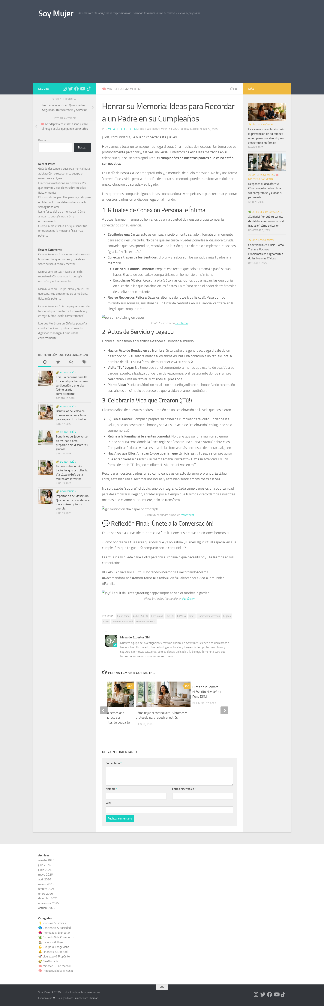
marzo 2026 (45, 884)
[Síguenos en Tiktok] (88, 88)
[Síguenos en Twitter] (70, 88)
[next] (224, 710)
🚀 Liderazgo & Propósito (54, 956)
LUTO (106, 621)
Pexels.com (181, 323)
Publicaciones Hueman (86, 998)
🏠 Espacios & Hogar (51, 942)
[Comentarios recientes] (71, 362)
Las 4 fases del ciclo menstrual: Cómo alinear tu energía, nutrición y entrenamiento (61, 216)
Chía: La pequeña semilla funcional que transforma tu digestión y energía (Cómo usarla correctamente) (64, 311)
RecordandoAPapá (145, 621)
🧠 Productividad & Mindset (55, 970)
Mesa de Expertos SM (122, 129)
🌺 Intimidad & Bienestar (54, 932)
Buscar (42, 140)
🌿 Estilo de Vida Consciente (265, 211)
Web (108, 803)
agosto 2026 (46, 860)
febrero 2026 (46, 889)
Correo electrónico (184, 789)
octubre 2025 (46, 908)
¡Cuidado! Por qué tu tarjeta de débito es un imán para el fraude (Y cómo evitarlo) (266, 221)
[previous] (104, 710)
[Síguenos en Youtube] (82, 88)
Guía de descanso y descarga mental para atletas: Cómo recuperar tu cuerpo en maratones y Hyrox (64, 173)
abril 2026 (44, 879)
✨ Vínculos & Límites (261, 124)
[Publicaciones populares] (57, 362)
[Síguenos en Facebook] (76, 88)
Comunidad (157, 616)
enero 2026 (45, 893)
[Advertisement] (162, 55)
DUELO (170, 616)
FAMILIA (181, 616)
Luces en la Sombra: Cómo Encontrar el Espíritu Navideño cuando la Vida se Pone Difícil (217, 691)
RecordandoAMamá (122, 621)
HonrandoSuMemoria (209, 616)
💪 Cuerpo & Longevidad (53, 947)
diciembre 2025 (48, 898)
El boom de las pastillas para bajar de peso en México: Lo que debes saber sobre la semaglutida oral (64, 202)
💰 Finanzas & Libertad (53, 952)
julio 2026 (44, 865)
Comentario (114, 763)
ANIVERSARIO (140, 616)
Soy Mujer (56, 13)
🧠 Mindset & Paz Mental (121, 89)
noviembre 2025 (48, 903)
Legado (227, 616)
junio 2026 (45, 870)
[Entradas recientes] (44, 362)
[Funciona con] (54, 998)
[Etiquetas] (84, 362)
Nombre (111, 789)
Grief (191, 616)
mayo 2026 (45, 874)
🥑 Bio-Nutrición (66, 372)
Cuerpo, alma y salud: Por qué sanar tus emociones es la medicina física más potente (62, 230)
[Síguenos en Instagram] (64, 88)
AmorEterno (123, 616)
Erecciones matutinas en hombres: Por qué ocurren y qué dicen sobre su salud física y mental (62, 187)
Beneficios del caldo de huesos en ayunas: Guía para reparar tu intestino (71, 415)
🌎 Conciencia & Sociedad (54, 928)
